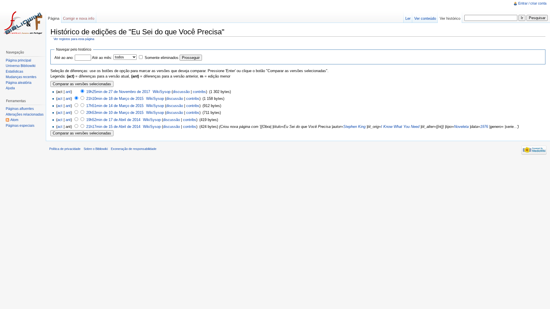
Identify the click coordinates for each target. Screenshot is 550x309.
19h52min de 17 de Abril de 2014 (113, 120)
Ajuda (10, 88)
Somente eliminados (161, 58)
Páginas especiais (20, 126)
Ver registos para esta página (74, 39)
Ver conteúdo (425, 18)
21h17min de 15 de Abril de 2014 (113, 126)
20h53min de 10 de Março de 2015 (115, 112)
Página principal (18, 60)
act (59, 98)
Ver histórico (450, 18)
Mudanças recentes (21, 77)
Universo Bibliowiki (21, 66)
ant (68, 92)
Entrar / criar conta (532, 3)
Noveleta (461, 126)
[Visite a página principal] (23, 23)
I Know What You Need (400, 126)
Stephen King (354, 126)
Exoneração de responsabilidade (133, 148)
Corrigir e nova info (78, 18)
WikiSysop (161, 92)
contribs (199, 92)
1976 (484, 126)
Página (53, 18)
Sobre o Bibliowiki (96, 148)
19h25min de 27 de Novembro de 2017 (118, 92)
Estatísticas (14, 72)
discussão (181, 92)
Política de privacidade (64, 148)
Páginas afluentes (20, 109)
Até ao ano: (64, 58)
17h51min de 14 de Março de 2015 (115, 106)
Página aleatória (19, 83)
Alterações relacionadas (25, 114)
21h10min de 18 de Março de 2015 (115, 98)
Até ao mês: (102, 58)
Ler (407, 18)
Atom (14, 120)
